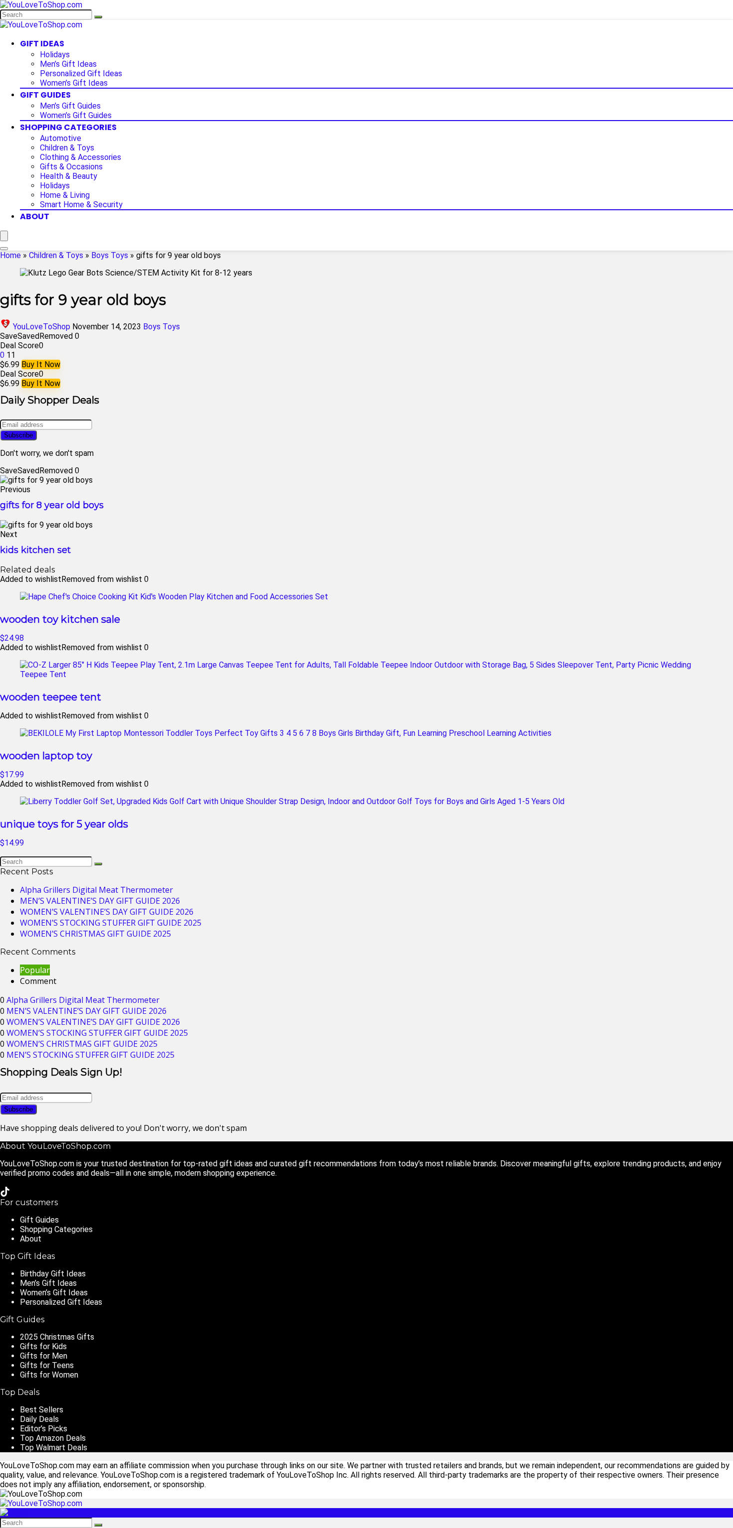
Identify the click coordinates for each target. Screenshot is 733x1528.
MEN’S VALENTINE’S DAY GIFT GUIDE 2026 (100, 900)
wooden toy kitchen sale (60, 619)
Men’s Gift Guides (70, 106)
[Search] (98, 16)
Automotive (60, 138)
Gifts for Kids (43, 1346)
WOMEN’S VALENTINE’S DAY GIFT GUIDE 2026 (106, 911)
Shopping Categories (68, 127)
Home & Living (65, 195)
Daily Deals (39, 1419)
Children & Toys (67, 147)
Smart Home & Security (81, 204)
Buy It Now (40, 364)
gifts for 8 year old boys (52, 505)
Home (10, 255)
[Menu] (4, 236)
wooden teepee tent (50, 697)
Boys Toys (109, 255)
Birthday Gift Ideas (53, 1273)
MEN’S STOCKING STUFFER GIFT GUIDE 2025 (90, 1054)
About (34, 216)
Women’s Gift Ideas (74, 83)
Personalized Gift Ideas (81, 73)
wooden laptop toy (46, 756)
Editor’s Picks (43, 1428)
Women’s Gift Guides (76, 115)
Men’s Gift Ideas (68, 64)
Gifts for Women (49, 1375)
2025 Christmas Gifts (57, 1337)
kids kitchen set (35, 550)
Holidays (55, 54)
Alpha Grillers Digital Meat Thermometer (96, 889)
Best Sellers (41, 1409)
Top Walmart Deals (53, 1447)
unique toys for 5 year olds (64, 824)
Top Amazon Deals (53, 1438)
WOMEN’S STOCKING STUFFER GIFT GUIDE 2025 (110, 922)
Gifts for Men (43, 1356)
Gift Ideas (42, 43)
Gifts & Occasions (71, 166)
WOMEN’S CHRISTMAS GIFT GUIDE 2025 (95, 933)
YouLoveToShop (41, 326)
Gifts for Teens (47, 1365)
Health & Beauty (68, 176)
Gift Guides (45, 95)
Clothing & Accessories (80, 157)
